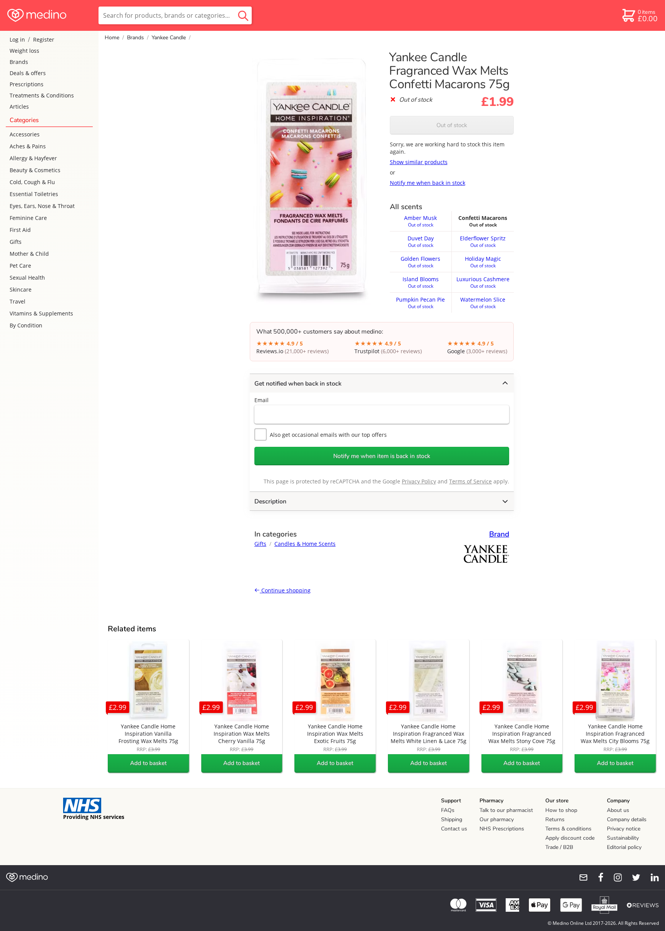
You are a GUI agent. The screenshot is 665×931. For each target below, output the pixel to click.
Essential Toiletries (34, 194)
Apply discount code (570, 838)
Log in (17, 39)
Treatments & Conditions (42, 95)
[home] (48, 15)
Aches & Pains (28, 146)
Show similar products (419, 162)
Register (43, 39)
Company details (627, 819)
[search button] (243, 15)
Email (261, 400)
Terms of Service (470, 481)
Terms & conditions (568, 828)
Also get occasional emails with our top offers (328, 434)
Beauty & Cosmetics (35, 170)
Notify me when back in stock (427, 182)
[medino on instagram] (614, 877)
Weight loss (24, 50)
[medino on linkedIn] (651, 877)
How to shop (561, 810)
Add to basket (148, 763)
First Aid (20, 229)
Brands (19, 61)
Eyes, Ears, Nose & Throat (42, 206)
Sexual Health (27, 277)
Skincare (21, 289)
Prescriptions (26, 84)
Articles (19, 106)
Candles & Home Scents (305, 543)
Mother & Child (29, 253)
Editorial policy (624, 847)
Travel (17, 301)
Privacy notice (623, 828)
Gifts (16, 241)
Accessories (25, 134)
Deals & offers (28, 73)
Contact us (454, 828)
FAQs (447, 810)
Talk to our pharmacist (506, 810)
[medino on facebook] (595, 877)
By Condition (26, 325)
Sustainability (623, 838)
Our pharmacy (497, 819)
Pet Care (20, 265)
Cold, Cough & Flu (32, 182)
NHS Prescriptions (502, 828)
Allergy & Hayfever (33, 158)
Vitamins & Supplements (41, 313)
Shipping (451, 819)
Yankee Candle (169, 37)
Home (112, 37)
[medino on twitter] (632, 877)
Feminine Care (28, 217)
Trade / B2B (559, 847)
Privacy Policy (419, 481)
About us (618, 810)
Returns (555, 819)
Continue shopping (285, 590)
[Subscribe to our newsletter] (580, 877)
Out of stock (451, 125)
